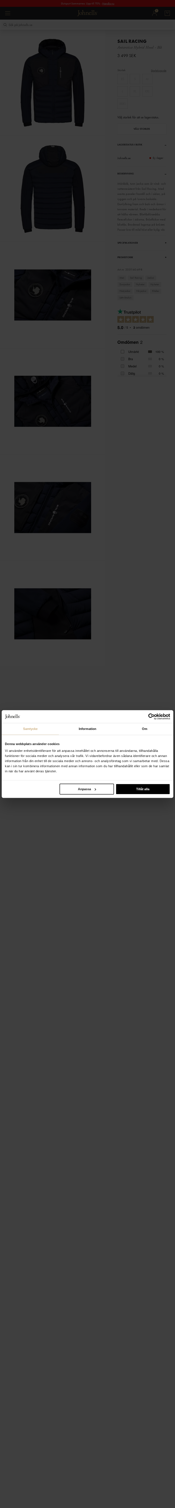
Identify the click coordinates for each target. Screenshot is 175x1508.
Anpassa (84, 789)
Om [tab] (144, 729)
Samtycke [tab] (30, 729)
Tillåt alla (142, 789)
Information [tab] (87, 729)
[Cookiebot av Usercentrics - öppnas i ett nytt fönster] (151, 716)
